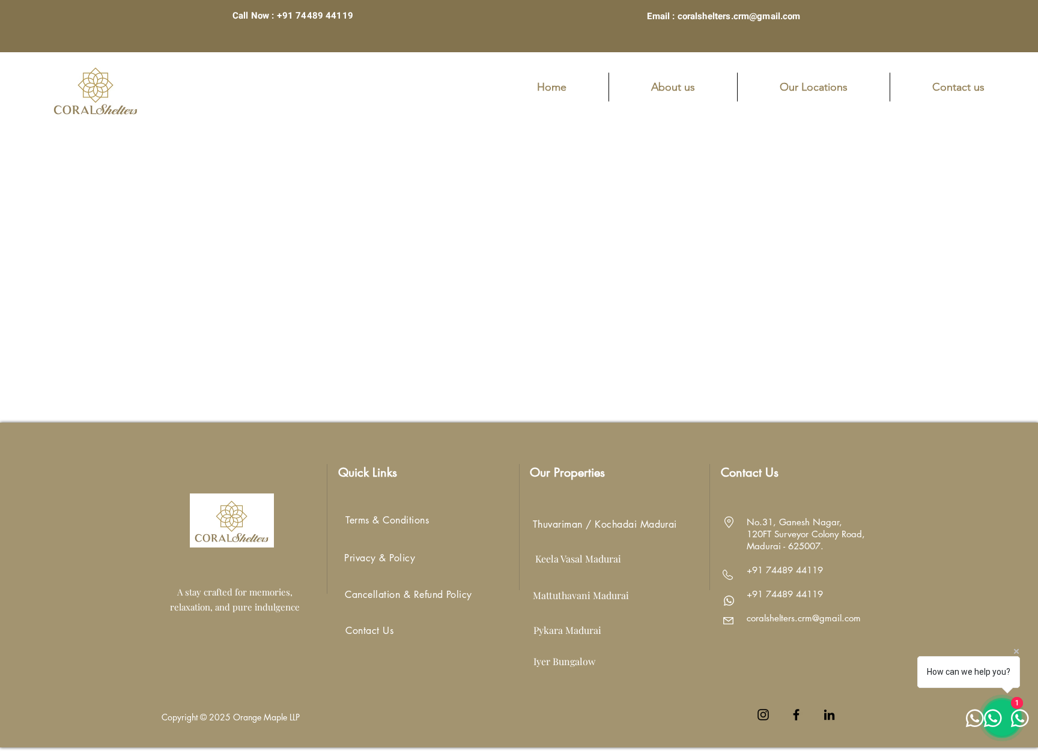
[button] (813, 87)
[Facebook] (796, 714)
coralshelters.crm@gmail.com (804, 618)
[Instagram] (763, 714)
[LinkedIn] (829, 714)
